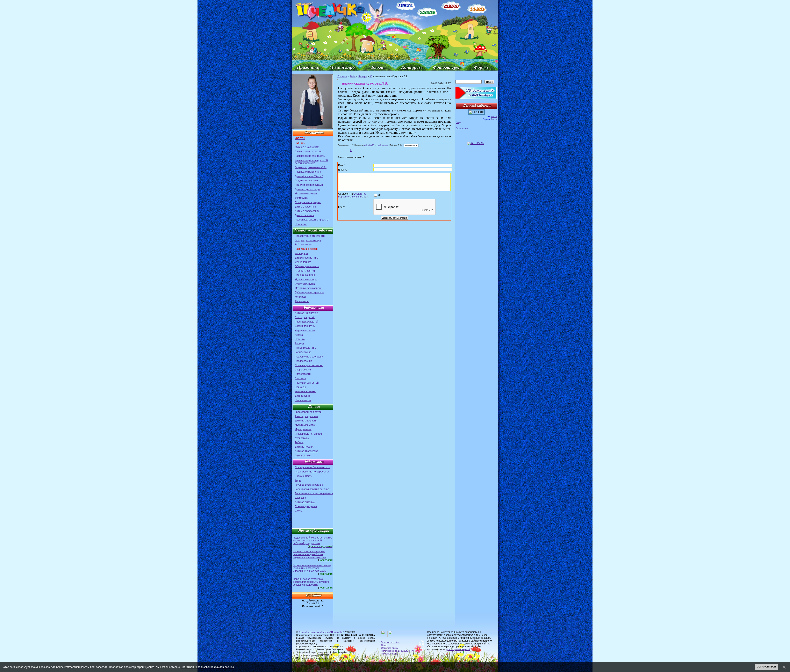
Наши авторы (303, 400)
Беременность (303, 476)
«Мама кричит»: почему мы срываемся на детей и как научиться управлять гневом (309, 554)
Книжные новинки (305, 391)
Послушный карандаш (308, 202)
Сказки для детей (305, 326)
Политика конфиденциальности (397, 651)
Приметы (300, 387)
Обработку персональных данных (352, 195)
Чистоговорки (303, 374)
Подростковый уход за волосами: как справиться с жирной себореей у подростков (312, 540)
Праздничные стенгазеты (310, 235)
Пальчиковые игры (305, 347)
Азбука (299, 334)
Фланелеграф (303, 262)
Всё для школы (304, 244)
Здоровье (300, 497)
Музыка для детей (305, 425)
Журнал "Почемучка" (307, 147)
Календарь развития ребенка (312, 489)
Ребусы (299, 442)
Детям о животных (305, 206)
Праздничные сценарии (309, 356)
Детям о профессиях (307, 211)
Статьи (299, 511)
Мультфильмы (303, 429)
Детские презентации (307, 189)
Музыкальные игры (306, 279)
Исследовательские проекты (312, 219)
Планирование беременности (312, 467)
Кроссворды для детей (308, 412)
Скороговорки (303, 369)
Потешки (300, 339)
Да (379, 195)
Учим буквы (301, 197)
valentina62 (369, 145)
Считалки (300, 378)
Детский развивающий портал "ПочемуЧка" (321, 632)
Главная (342, 76)
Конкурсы (300, 296)
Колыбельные (303, 352)
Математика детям (306, 193)
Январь (362, 76)
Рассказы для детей (306, 321)
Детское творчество (306, 451)
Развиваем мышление (308, 171)
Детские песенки (304, 446)
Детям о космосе (304, 215)
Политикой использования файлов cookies (207, 667)
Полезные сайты (389, 653)
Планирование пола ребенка (312, 471)
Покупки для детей (306, 506)
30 (370, 76)
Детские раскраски (306, 420)
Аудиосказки (302, 438)
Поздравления (303, 361)
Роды (298, 480)
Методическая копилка (308, 288)
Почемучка (301, 224)
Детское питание (305, 502)
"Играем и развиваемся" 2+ (310, 167)
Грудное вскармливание (309, 484)
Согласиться (766, 666)
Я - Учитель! (302, 301)
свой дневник (382, 145)
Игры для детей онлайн (309, 433)
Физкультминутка (305, 283)
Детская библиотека (306, 313)
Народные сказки (305, 330)
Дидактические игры (306, 257)
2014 (353, 76)
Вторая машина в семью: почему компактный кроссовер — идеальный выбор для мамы (312, 568)
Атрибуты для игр (305, 270)
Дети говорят (302, 395)
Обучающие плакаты (307, 266)
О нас (384, 645)
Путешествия (303, 455)
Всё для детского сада (308, 240)
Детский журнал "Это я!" (309, 176)
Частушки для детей (307, 382)
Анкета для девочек (306, 416)
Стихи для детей (305, 317)
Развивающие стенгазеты (310, 155)
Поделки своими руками (309, 184)
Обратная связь (389, 648)
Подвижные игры (305, 275)
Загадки (299, 343)
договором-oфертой (458, 649)
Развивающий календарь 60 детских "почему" (311, 162)
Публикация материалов (309, 292)
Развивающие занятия (308, 151)
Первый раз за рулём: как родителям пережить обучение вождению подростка (311, 582)
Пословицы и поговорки (309, 365)
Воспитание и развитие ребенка (314, 493)
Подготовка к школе (306, 180)
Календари (301, 253)
